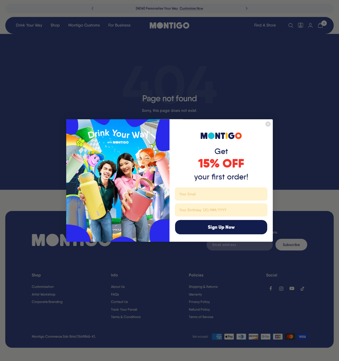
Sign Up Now (221, 227)
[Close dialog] (268, 124)
